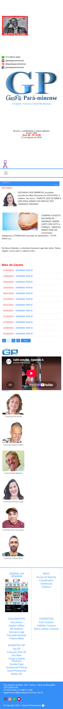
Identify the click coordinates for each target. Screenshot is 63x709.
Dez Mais (17, 655)
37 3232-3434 (10, 690)
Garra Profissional (16, 670)
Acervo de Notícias (46, 577)
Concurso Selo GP (16, 652)
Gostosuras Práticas (16, 667)
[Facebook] (6, 699)
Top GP (17, 649)
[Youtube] (19, 699)
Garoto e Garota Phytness (16, 659)
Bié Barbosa (16, 629)
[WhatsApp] (14, 699)
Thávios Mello (16, 638)
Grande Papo (17, 664)
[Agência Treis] (43, 705)
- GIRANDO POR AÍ (18, 270)
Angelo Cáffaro (16, 625)
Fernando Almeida (16, 635)
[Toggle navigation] (6, 173)
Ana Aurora (16, 622)
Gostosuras (46, 583)
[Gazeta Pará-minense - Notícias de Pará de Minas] (31, 86)
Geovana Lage (16, 632)
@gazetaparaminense (15, 64)
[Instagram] (10, 699)
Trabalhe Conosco (46, 625)
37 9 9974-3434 (12, 57)
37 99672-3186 (25, 690)
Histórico (46, 587)
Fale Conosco (46, 622)
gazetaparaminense (14, 60)
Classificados (46, 580)
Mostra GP (16, 674)
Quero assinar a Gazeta (46, 629)
